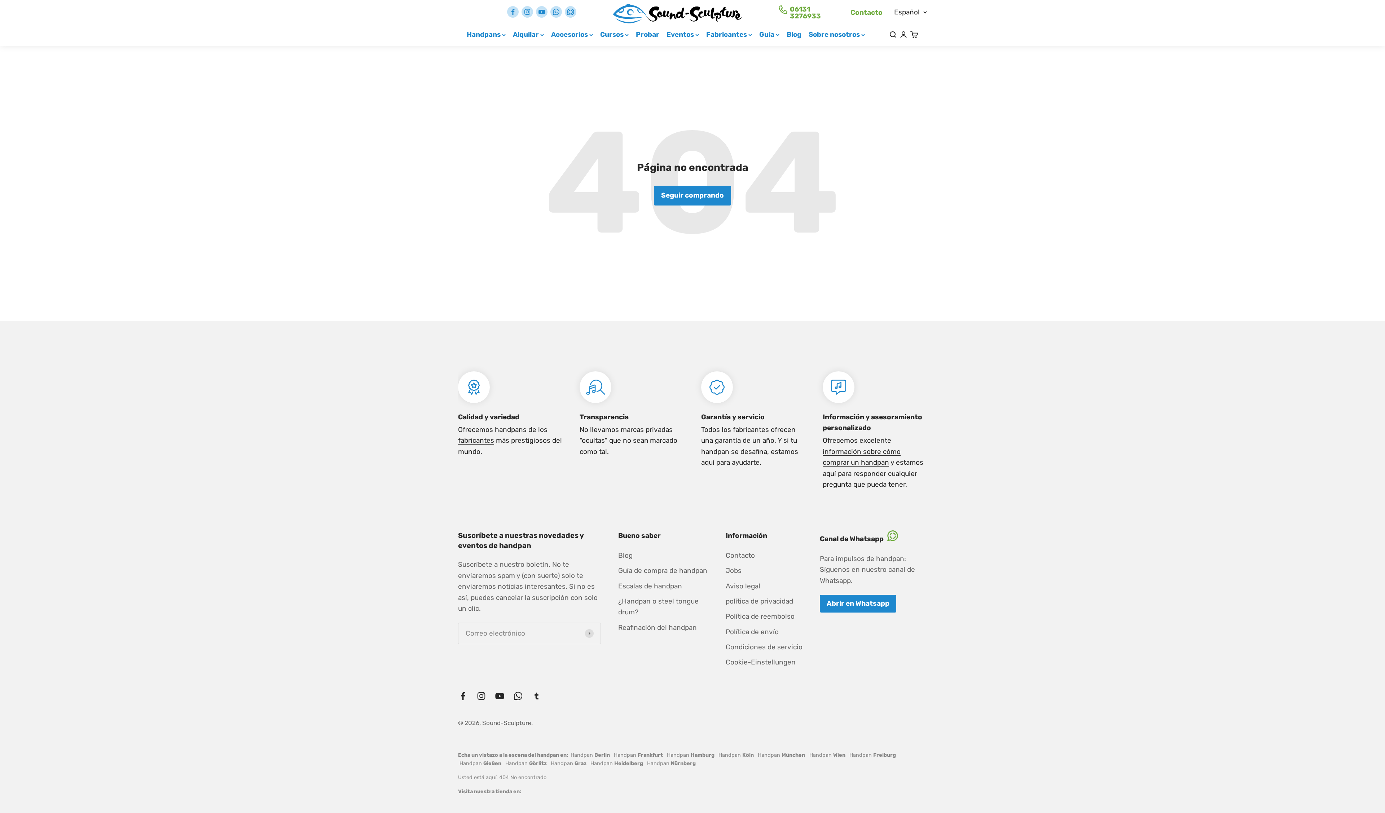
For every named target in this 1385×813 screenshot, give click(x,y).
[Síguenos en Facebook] (513, 12)
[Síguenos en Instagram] (527, 12)
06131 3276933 (805, 12)
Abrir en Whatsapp (858, 603)
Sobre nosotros (834, 34)
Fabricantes (726, 34)
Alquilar (526, 34)
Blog (794, 34)
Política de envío (752, 632)
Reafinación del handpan (657, 627)
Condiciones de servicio (764, 647)
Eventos (680, 34)
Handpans (484, 34)
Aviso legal (743, 586)
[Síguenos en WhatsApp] (556, 12)
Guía (766, 34)
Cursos (612, 34)
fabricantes (476, 440)
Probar (647, 34)
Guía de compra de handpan (662, 570)
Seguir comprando (692, 195)
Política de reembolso (760, 616)
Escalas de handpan (650, 586)
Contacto (866, 12)
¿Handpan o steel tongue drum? (658, 606)
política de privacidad (759, 601)
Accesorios (569, 34)
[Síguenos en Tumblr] (570, 12)
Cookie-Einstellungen (761, 662)
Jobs (734, 570)
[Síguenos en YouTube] (542, 12)
